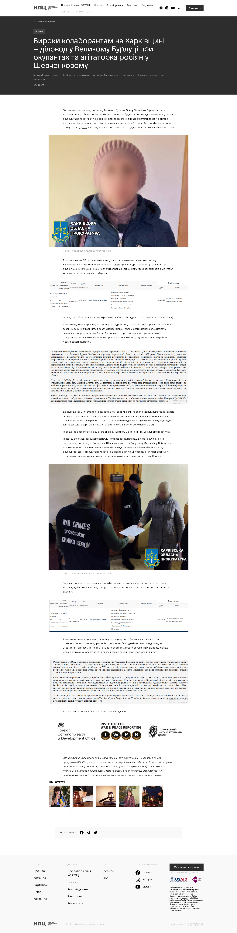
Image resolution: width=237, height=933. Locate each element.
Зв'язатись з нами (186, 867)
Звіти (37, 892)
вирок (56, 75)
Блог (89, 12)
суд (162, 75)
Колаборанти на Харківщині (76, 75)
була (101, 260)
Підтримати (195, 8)
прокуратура (128, 75)
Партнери (40, 885)
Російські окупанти (147, 75)
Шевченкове (39, 79)
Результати (147, 5)
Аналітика (132, 5)
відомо (83, 127)
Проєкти (79, 12)
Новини (98, 5)
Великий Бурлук (41, 75)
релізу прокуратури (114, 639)
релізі (117, 265)
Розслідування (115, 5)
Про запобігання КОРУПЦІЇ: (75, 5)
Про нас (65, 12)
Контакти (40, 899)
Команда (39, 878)
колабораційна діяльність (105, 75)
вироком (76, 439)
